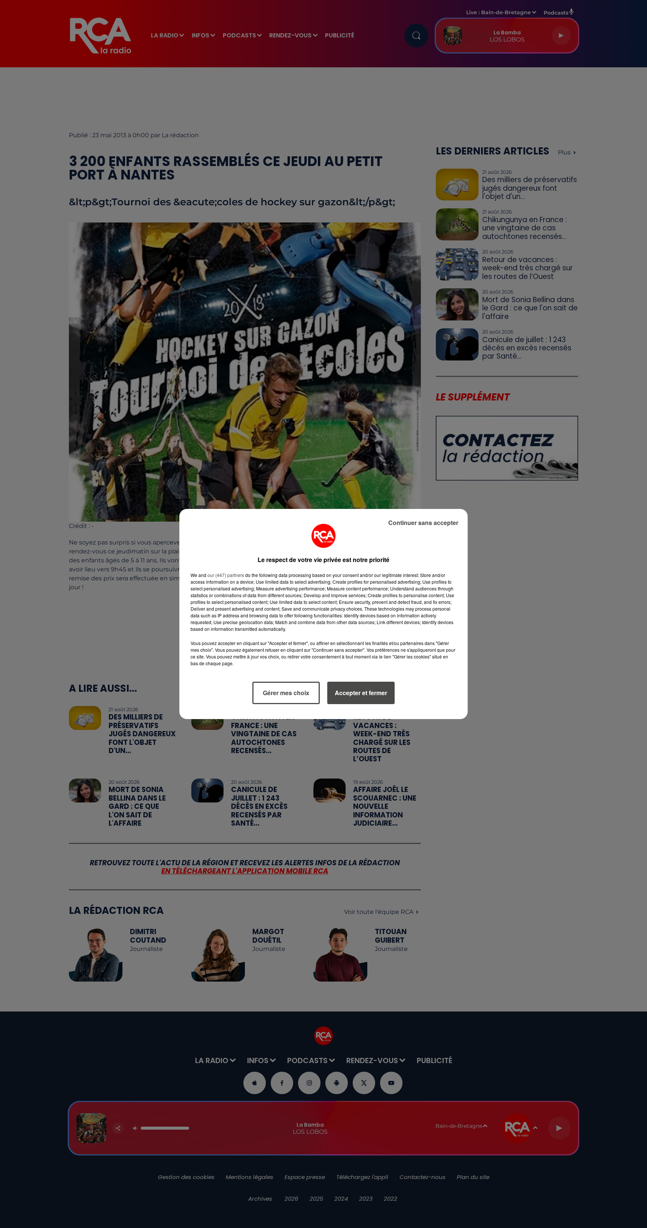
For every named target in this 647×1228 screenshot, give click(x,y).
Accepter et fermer (361, 692)
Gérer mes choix (286, 692)
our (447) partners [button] (225, 575)
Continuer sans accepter (423, 522)
